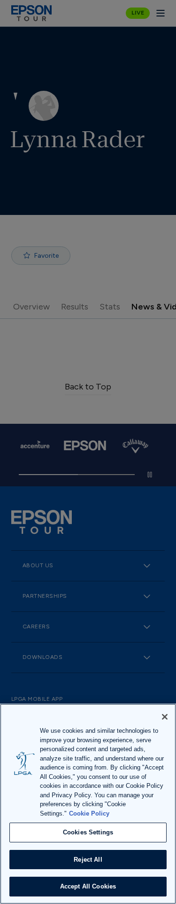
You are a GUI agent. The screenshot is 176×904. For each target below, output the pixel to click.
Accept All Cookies (88, 886)
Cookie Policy (89, 813)
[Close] (164, 716)
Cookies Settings (88, 832)
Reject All (88, 859)
